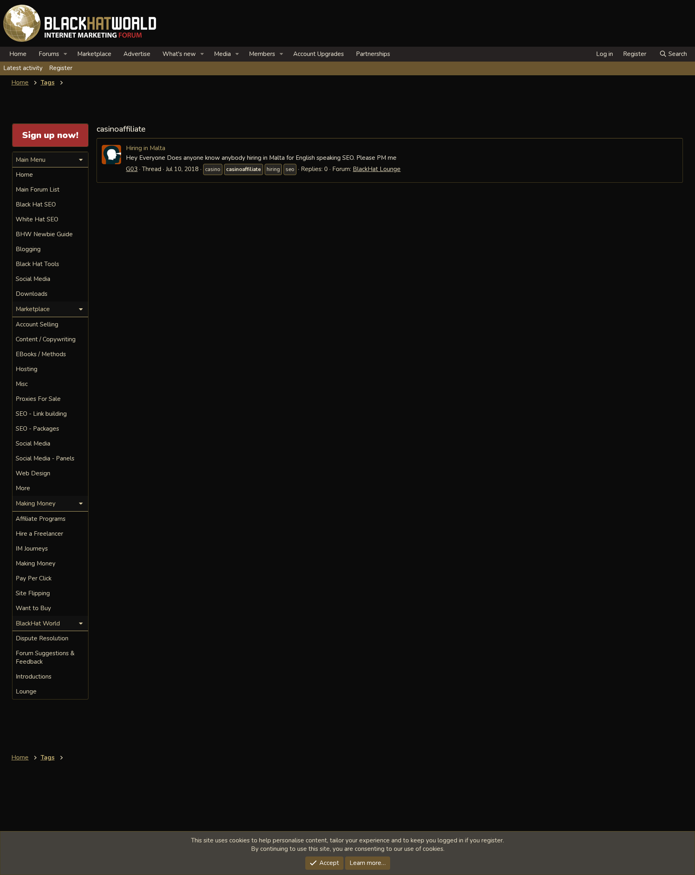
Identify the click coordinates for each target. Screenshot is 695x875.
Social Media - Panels (45, 458)
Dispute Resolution (42, 638)
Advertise (136, 54)
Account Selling (37, 324)
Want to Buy (33, 608)
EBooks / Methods (41, 354)
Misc (22, 384)
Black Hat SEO (36, 204)
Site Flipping (33, 593)
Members (262, 54)
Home (18, 54)
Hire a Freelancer (39, 534)
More (23, 488)
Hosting (26, 369)
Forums (49, 54)
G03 (132, 169)
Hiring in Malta (145, 148)
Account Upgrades (318, 54)
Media (222, 54)
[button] (65, 54)
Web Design (33, 473)
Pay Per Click (33, 578)
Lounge (26, 691)
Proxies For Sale (38, 399)
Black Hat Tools (37, 264)
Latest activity (23, 68)
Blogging (28, 249)
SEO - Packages (37, 429)
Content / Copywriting (46, 339)
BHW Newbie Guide (44, 234)
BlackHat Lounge (377, 169)
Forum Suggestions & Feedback (45, 657)
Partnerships (373, 54)
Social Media (33, 279)
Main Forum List (38, 190)
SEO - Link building (41, 414)
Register (60, 68)
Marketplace (94, 54)
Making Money (36, 563)
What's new (179, 54)
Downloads (31, 294)
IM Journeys (32, 549)
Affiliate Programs (41, 519)
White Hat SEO (37, 219)
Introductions (33, 677)
